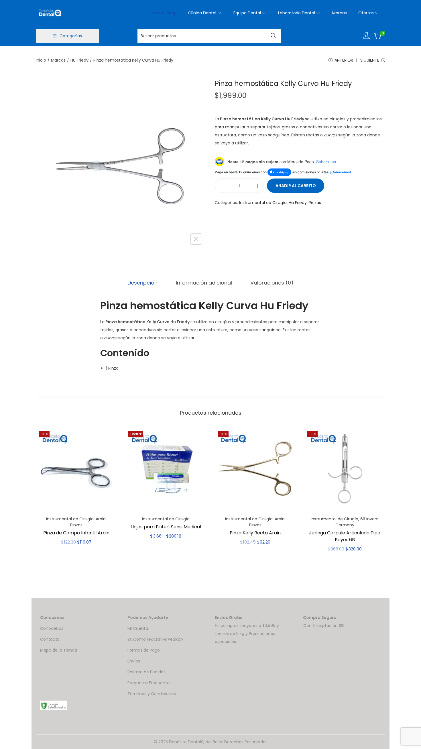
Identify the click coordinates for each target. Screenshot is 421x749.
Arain (101, 519)
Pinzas (315, 202)
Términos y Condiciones (151, 694)
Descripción (142, 282)
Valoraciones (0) (272, 282)
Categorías (71, 36)
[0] (377, 35)
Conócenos (51, 628)
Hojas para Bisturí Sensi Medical (166, 526)
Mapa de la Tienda (58, 650)
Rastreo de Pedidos (146, 672)
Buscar (273, 36)
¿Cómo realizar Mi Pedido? (157, 639)
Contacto (50, 639)
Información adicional (204, 282)
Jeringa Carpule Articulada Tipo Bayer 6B (344, 536)
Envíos (133, 661)
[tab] (142, 283)
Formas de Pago (143, 650)
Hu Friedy (79, 60)
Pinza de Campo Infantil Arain (76, 533)
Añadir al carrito (296, 186)
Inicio (41, 60)
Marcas (58, 60)
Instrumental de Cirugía (263, 202)
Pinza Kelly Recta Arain (255, 533)
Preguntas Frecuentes (149, 683)
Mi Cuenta (137, 628)
